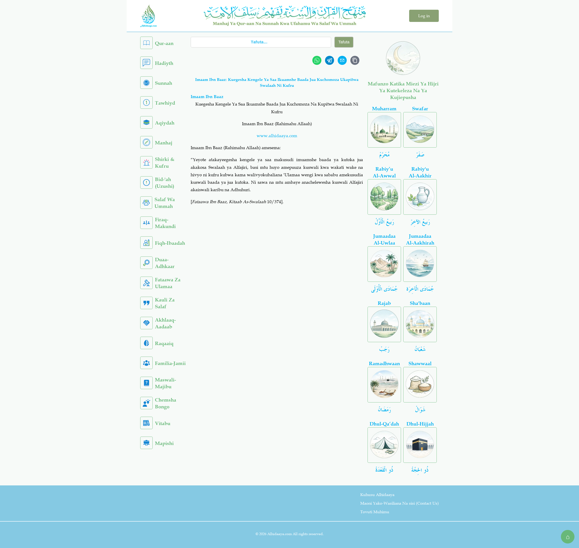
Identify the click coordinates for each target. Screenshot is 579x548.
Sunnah (163, 83)
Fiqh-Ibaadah (170, 243)
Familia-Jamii (170, 363)
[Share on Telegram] (329, 60)
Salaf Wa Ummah (164, 202)
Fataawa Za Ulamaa (167, 283)
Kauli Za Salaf (165, 303)
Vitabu (162, 423)
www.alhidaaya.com (277, 135)
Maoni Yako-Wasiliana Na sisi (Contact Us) (399, 503)
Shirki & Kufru (164, 162)
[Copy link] (354, 60)
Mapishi (164, 443)
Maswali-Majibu (165, 383)
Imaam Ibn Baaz (207, 96)
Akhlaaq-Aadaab (165, 323)
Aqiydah (164, 123)
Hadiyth (164, 63)
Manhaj (163, 143)
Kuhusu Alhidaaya (377, 494)
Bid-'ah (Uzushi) (164, 182)
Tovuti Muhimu (374, 511)
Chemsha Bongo (165, 403)
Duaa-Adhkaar (165, 262)
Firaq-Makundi (165, 222)
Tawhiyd (165, 103)
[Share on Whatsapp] (316, 60)
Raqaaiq (164, 343)
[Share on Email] (342, 60)
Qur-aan (164, 43)
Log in (424, 15)
